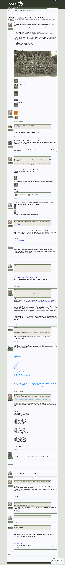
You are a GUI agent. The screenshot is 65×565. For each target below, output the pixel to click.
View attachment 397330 (17, 224)
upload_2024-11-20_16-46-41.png (20, 194)
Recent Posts (13, 8)
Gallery (15, 7)
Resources (18, 7)
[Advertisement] (32, 14)
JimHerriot (19, 286)
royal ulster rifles (43, 19)
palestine (27, 19)
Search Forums (9, 8)
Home (9, 7)
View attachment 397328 (17, 223)
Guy (14, 121)
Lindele (9, 129)
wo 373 (53, 19)
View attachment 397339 (17, 271)
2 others (22, 121)
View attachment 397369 (17, 503)
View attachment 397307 (17, 126)
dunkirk (15, 19)
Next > (13, 551)
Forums (12, 7)
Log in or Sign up (55, 0)
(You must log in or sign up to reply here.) (53, 551)
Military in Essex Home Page (18, 454)
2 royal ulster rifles (12, 19)
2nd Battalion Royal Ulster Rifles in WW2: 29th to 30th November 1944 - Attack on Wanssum (40, 301)
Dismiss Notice (63, 558)
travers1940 (18, 121)
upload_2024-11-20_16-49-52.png (34, 194)
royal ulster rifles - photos (49, 19)
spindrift (16, 121)
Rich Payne (15, 276)
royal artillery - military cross (32, 19)
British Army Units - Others (13, 18)
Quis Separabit (20, 18)
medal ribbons (23, 19)
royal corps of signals (38, 19)
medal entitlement (19, 19)
